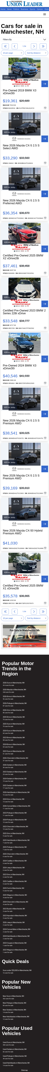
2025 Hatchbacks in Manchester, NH (16, 841)
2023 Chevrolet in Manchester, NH (15, 828)
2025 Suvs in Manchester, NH (13, 725)
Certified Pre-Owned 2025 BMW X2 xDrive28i (23, 257)
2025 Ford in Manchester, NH (13, 889)
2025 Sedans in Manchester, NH (15, 787)
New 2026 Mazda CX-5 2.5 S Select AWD (21, 147)
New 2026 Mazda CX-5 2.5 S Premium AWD (21, 422)
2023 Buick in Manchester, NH (14, 910)
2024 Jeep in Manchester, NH (14, 869)
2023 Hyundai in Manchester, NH (15, 917)
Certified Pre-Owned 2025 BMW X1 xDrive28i (23, 587)
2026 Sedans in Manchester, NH (15, 766)
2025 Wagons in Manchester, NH (15, 896)
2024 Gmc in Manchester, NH (13, 800)
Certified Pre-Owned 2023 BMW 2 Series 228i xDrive (24, 312)
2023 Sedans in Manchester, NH (15, 773)
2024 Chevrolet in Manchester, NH (15, 903)
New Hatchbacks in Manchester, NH (16, 1018)
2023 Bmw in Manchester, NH (14, 739)
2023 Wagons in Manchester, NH (15, 951)
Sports (33, 9)
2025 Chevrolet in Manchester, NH (15, 855)
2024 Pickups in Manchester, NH (15, 821)
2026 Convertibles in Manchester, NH (16, 807)
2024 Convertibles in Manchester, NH (16, 930)
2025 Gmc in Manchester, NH (13, 834)
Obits (46, 9)
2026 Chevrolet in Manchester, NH (15, 759)
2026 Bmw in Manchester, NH (14, 698)
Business (25, 9)
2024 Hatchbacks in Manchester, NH (16, 937)
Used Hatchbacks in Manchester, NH (16, 1064)
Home (3, 9)
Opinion (40, 9)
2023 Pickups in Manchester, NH (15, 814)
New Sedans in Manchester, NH (14, 1011)
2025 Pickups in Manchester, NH (15, 848)
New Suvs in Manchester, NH (13, 997)
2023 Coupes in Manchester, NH (15, 944)
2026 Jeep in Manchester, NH (14, 923)
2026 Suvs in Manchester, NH (13, 684)
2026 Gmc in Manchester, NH (13, 711)
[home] (24, 3)
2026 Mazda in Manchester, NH (14, 691)
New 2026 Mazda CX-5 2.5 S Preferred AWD (21, 202)
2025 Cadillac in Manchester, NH (15, 882)
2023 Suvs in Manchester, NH (13, 752)
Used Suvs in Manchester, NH (13, 1043)
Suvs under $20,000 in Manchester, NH (17, 971)
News (9, 9)
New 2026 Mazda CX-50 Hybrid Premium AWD (22, 532)
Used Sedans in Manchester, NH (15, 1050)
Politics (16, 9)
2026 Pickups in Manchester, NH (15, 704)
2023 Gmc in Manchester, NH (13, 876)
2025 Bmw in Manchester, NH (14, 718)
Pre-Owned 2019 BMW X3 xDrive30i (19, 92)
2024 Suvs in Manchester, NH (13, 732)
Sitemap (24, 1070)
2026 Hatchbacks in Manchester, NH (16, 793)
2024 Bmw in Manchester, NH (14, 745)
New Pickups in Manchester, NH (14, 1004)
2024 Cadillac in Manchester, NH (15, 862)
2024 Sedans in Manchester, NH (15, 780)
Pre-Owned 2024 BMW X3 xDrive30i (19, 367)
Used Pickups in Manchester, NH (15, 1057)
